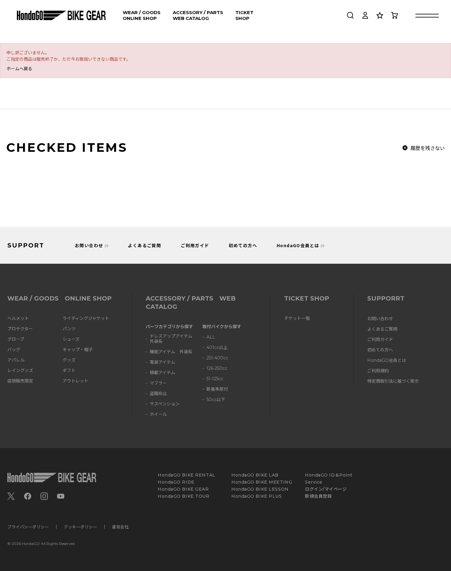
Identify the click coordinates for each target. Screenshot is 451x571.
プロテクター (20, 328)
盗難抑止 (158, 393)
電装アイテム (162, 362)
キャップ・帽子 (78, 349)
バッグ (13, 349)
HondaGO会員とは (298, 245)
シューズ (71, 339)
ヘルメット (18, 318)
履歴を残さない (428, 147)
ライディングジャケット (86, 318)
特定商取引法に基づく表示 (393, 381)
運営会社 (120, 527)
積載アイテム (162, 372)
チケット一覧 (297, 318)
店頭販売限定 (20, 381)
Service (313, 482)
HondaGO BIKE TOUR (184, 496)
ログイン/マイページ (326, 489)
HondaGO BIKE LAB (255, 475)
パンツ (69, 328)
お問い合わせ (89, 245)
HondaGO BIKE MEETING (261, 482)
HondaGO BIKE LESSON (260, 489)
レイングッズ (20, 370)
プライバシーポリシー (28, 527)
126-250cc (216, 368)
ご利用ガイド (195, 245)
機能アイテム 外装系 (171, 351)
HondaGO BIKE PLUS (256, 496)
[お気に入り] (379, 15)
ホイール (158, 414)
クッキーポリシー (80, 527)
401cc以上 (217, 347)
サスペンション (164, 404)
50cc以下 (215, 399)
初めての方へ (243, 245)
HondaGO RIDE (176, 482)
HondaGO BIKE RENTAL (186, 475)
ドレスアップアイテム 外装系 (173, 339)
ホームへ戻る (19, 68)
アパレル (16, 360)
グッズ (69, 360)
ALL (210, 337)
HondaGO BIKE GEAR (183, 489)
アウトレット (75, 381)
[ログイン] (365, 15)
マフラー (158, 383)
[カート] (394, 15)
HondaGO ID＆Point (329, 475)
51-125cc (214, 378)
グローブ (15, 339)
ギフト (69, 370)
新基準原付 (217, 389)
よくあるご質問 (144, 245)
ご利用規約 (378, 371)
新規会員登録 (318, 496)
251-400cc (217, 358)
